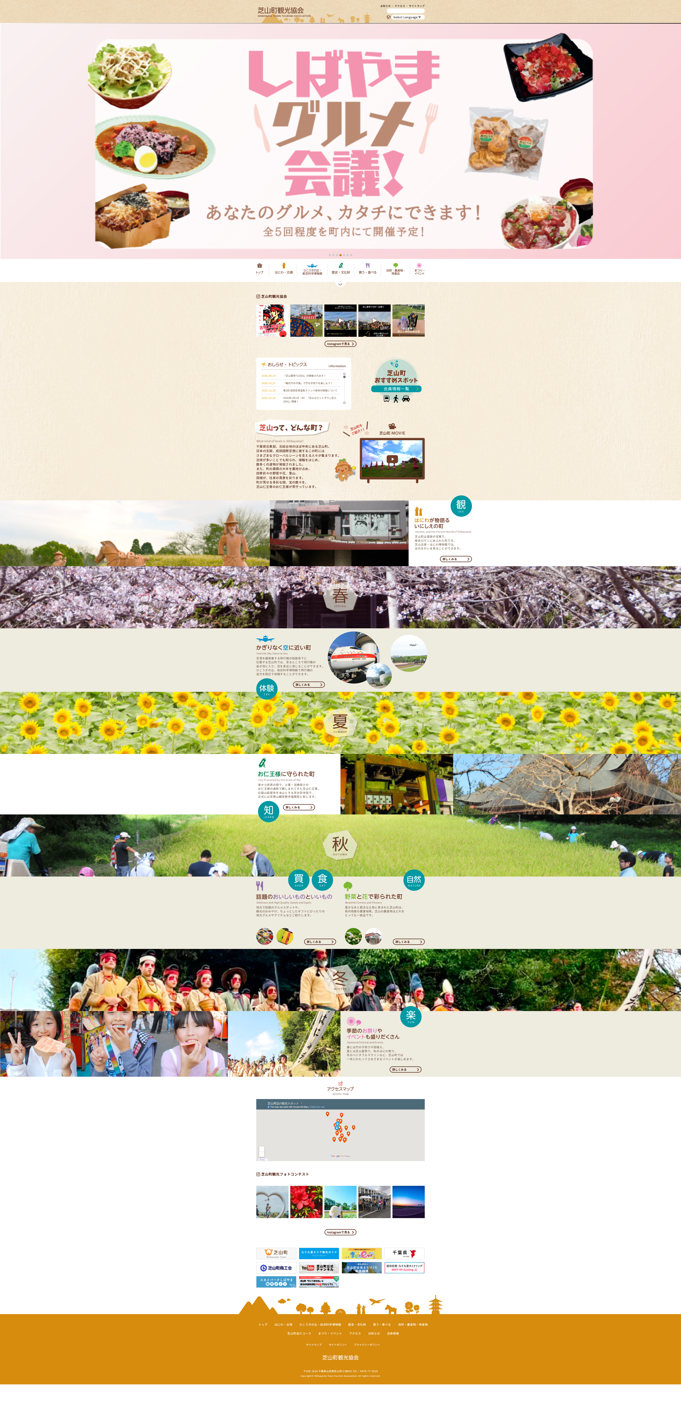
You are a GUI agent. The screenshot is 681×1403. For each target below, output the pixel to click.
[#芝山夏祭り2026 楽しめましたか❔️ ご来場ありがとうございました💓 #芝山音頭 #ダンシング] (306, 320)
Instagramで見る (338, 344)
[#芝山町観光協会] (374, 320)
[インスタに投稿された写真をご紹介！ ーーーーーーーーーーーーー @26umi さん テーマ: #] (272, 1202)
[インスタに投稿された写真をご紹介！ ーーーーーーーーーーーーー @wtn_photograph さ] (340, 1202)
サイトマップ (417, 6)
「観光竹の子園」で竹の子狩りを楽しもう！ (308, 383)
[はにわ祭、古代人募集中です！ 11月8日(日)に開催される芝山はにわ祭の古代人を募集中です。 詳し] (272, 320)
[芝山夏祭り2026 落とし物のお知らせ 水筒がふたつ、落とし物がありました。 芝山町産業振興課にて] (408, 320)
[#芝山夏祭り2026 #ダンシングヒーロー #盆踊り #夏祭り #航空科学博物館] (340, 320)
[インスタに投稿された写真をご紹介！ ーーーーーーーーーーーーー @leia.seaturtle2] (306, 1202)
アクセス (400, 6)
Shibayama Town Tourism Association (335, 1375)
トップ (259, 273)
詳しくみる (450, 559)
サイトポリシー (338, 1344)
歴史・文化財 (341, 273)
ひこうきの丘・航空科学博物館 (312, 273)
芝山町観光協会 (284, 12)
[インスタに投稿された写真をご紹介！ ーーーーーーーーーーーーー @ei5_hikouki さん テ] (408, 1202)
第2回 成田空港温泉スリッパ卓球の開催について (310, 390)
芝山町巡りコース (299, 1333)
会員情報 (393, 1333)
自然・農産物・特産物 (413, 1325)
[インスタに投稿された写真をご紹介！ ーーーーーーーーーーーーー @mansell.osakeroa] (374, 1202)
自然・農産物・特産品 (395, 273)
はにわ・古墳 (284, 273)
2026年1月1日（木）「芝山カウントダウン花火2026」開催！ (309, 399)
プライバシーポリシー (367, 1344)
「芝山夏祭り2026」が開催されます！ (304, 375)
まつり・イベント (419, 273)
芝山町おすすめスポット (398, 380)
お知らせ (385, 6)
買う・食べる (367, 273)
